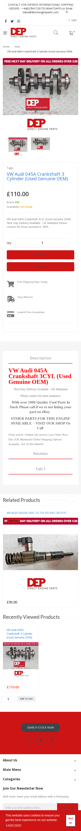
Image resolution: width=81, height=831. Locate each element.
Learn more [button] (13, 825)
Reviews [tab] (40, 453)
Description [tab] (40, 358)
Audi (17, 46)
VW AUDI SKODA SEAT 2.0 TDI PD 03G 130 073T (37, 513)
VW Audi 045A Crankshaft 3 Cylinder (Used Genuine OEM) (19, 633)
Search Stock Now (40, 727)
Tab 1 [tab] (40, 468)
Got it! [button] (70, 820)
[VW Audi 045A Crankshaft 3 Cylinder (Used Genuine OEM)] (17, 146)
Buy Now (41, 266)
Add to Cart (41, 254)
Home (6, 46)
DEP (17, 202)
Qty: (9, 243)
